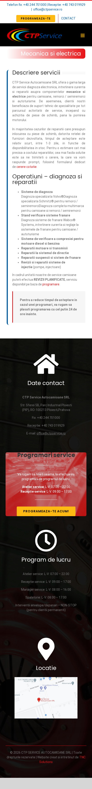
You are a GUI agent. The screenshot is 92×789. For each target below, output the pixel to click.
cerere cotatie (27, 167)
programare (50, 284)
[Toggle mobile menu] (83, 35)
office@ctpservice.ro (47, 9)
